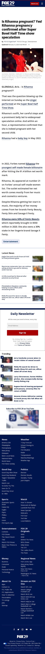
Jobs (3, 603)
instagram (22, 629)
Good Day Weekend (9, 475)
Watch (24, 499)
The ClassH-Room (8, 537)
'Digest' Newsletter (8, 478)
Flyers (4, 512)
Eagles (4, 510)
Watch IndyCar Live (27, 601)
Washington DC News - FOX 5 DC (28, 574)
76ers (4, 518)
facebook (14, 629)
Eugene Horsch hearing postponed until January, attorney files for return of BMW (28, 388)
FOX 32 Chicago (22, 42)
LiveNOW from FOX (28, 508)
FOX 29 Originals (25, 530)
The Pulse (24, 553)
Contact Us (6, 587)
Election (23, 472)
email (31, 629)
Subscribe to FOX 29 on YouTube (20, 408)
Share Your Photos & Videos (9, 546)
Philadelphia (6, 445)
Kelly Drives (25, 545)
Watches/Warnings (27, 458)
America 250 (6, 443)
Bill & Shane (25, 542)
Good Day (6, 469)
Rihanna (28, 86)
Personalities (6, 597)
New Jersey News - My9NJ (27, 565)
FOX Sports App (7, 523)
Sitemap (5, 605)
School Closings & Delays (27, 446)
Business (5, 562)
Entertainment (32, 42)
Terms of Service (24, 345)
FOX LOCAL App (26, 562)
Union (4, 520)
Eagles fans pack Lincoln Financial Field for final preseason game (15, 257)
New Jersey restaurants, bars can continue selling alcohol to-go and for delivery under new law (16, 268)
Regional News (28, 558)
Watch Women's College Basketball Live (27, 611)
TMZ (3, 540)
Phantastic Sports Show (8, 503)
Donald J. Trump (26, 478)
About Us (6, 581)
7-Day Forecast (26, 443)
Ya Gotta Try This (8, 486)
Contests (5, 532)
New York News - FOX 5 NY (27, 570)
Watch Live (34, 4)
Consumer (5, 564)
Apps (3, 584)
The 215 (24, 548)
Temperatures (26, 455)
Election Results (26, 475)
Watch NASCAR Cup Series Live (28, 598)
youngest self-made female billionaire (22, 167)
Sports (5, 499)
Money (5, 558)
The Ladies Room (27, 550)
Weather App (25, 460)
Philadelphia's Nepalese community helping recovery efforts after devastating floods (14, 287)
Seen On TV (6, 488)
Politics (24, 469)
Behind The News (27, 540)
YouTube (24, 518)
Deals (4, 567)
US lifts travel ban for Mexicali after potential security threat (14, 277)
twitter (18, 629)
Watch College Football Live (26, 591)
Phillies (4, 515)
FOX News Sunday (8, 464)
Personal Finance (8, 570)
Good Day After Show (9, 472)
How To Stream (26, 502)
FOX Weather (25, 450)
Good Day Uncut (8, 491)
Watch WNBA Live (27, 615)
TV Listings (5, 600)
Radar (23, 452)
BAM (22, 537)
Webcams (24, 513)
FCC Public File (7, 590)
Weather (25, 439)
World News (6, 461)
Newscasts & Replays (28, 505)
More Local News (8, 456)
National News (7, 458)
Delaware (5, 453)
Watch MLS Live (26, 618)
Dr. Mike (5, 494)
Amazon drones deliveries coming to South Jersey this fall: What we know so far (28, 398)
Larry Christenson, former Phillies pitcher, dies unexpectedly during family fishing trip (28, 379)
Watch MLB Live (26, 594)
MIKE (22, 534)
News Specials (26, 510)
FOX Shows (6, 534)
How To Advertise (8, 595)
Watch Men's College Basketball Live (28, 605)
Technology (6, 572)
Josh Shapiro (25, 480)
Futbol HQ (5, 507)
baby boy (23, 138)
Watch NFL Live (26, 587)
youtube (26, 629)
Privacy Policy (25, 343)
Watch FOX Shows (8, 542)
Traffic (4, 480)
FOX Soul (24, 516)
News (4, 439)
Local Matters (26, 521)
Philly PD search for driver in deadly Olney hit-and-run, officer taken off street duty (16, 297)
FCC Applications (8, 592)
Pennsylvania (6, 448)
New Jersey (6, 450)
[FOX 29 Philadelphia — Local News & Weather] (8, 3)
